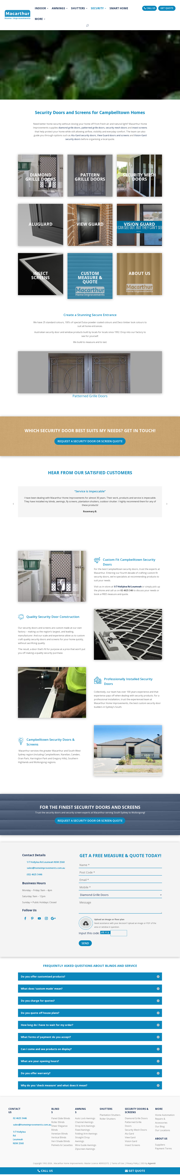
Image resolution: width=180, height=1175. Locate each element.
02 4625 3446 (20, 1118)
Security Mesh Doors (136, 1129)
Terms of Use (118, 1163)
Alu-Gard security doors (83, 135)
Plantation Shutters (110, 1115)
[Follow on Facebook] (25, 918)
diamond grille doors (69, 127)
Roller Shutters (108, 1118)
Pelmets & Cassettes (62, 1145)
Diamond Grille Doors (136, 1118)
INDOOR (40, 8)
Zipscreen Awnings (85, 1148)
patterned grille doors (93, 127)
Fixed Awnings (82, 1129)
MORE (39, 19)
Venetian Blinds (59, 1133)
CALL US (151, 8)
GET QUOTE (166, 8)
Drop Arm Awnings (85, 1125)
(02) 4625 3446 (34, 874)
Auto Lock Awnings (85, 1118)
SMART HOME (119, 8)
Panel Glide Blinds (60, 1118)
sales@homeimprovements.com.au (46, 868)
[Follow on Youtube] (39, 918)
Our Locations (162, 1130)
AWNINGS (58, 8)
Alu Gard (129, 1133)
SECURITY (97, 8)
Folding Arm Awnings (86, 1133)
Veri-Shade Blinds (60, 1141)
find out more (40, 187)
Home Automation (165, 1115)
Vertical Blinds (58, 1137)
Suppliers (160, 1144)
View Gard (130, 1137)
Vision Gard (131, 1141)
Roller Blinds (58, 1122)
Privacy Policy (132, 1163)
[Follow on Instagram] (46, 918)
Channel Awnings (84, 1122)
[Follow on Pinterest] (32, 918)
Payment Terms (163, 1148)
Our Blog (160, 1126)
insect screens (139, 127)
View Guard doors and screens (113, 135)
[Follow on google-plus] (53, 918)
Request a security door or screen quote (90, 441)
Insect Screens (132, 1145)
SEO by (148, 1163)
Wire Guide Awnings (85, 1145)
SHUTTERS (78, 8)
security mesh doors (116, 127)
